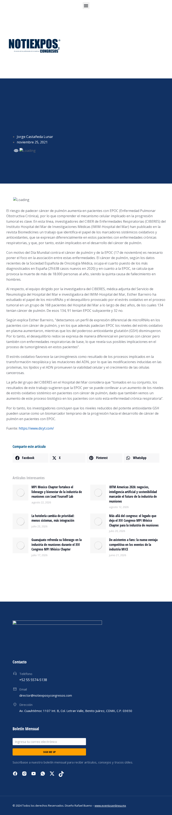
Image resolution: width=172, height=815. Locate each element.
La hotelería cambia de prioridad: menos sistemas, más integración (52, 518)
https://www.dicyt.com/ (36, 428)
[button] (86, 5)
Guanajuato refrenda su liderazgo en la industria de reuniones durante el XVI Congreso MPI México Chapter (56, 544)
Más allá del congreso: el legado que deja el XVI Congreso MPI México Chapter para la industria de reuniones (134, 520)
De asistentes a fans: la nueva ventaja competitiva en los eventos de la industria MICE (133, 544)
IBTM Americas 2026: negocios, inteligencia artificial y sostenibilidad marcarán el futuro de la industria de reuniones (133, 494)
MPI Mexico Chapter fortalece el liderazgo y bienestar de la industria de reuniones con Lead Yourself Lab (56, 492)
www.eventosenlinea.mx (110, 805)
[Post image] (20, 492)
